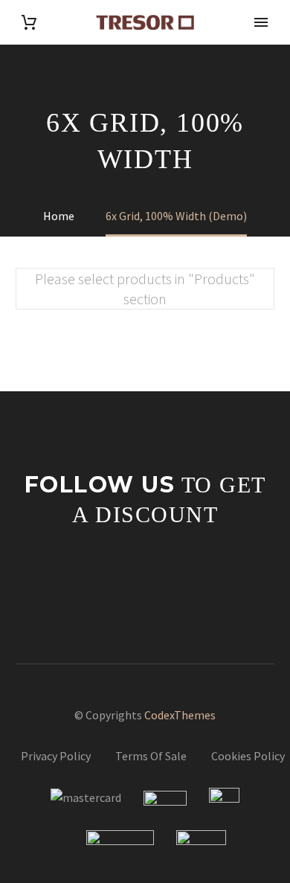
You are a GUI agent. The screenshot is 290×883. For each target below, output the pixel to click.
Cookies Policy (248, 755)
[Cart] (29, 22)
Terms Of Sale (151, 755)
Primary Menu (261, 22)
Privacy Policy (56, 755)
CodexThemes (180, 714)
